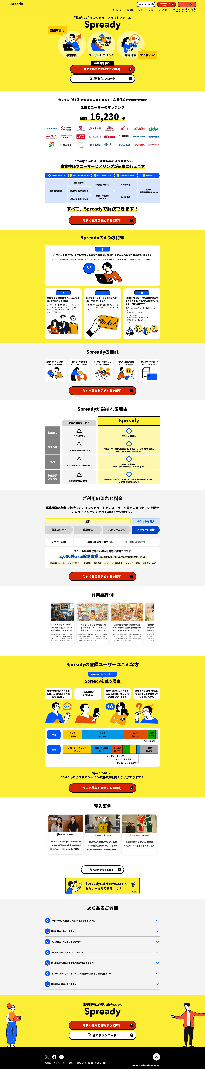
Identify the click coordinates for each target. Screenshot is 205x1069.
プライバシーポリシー (60, 1063)
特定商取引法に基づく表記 (96, 1063)
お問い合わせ (81, 1063)
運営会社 (72, 1063)
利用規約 (48, 1063)
